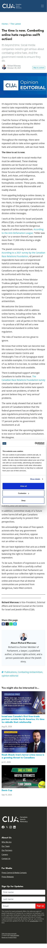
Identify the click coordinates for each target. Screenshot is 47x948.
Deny (23, 500)
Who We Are (6, 842)
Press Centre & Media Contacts (14, 873)
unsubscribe (34, 921)
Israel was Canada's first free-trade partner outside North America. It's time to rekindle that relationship (23, 719)
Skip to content (38, 67)
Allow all (23, 486)
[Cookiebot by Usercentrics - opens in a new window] (34, 443)
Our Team (6, 846)
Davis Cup (7, 790)
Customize (22, 493)
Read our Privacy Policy (9, 937)
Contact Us (6, 858)
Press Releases (8, 877)
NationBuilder (14, 935)
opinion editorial (10, 675)
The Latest (15, 23)
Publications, (10, 672)
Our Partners (7, 850)
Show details (35, 479)
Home (5, 23)
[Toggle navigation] (42, 6)
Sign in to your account (9, 933)
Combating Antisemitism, (30, 672)
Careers (5, 854)
